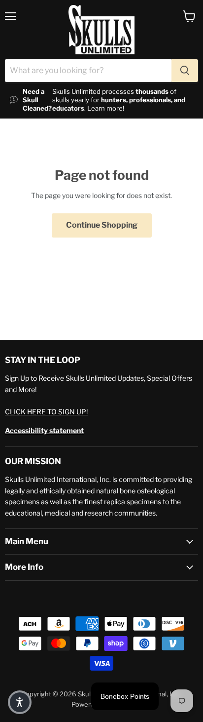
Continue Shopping (101, 225)
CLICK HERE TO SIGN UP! (46, 411)
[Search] (184, 70)
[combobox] (88, 70)
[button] (20, 702)
